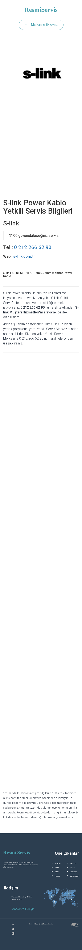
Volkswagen (74, 876)
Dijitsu (72, 868)
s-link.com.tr (24, 256)
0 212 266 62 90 (33, 247)
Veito (57, 868)
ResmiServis (41, 9)
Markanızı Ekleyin (23, 909)
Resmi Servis (16, 852)
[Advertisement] (41, 152)
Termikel (58, 863)
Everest (73, 863)
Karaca (57, 876)
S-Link (57, 872)
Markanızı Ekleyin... (44, 25)
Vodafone (73, 872)
